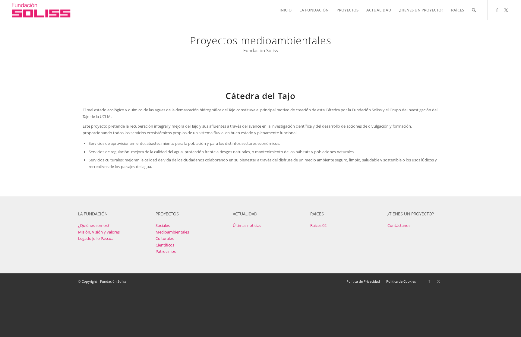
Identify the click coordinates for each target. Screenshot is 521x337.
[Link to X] (505, 9)
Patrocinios (166, 251)
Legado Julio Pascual (96, 238)
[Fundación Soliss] (41, 10)
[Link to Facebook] (496, 9)
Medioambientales (172, 232)
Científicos (165, 245)
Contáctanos (398, 225)
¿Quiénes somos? (93, 225)
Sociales (163, 225)
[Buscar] (474, 10)
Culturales (165, 238)
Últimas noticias (247, 225)
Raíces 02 (318, 225)
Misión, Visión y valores (99, 232)
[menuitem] (285, 10)
